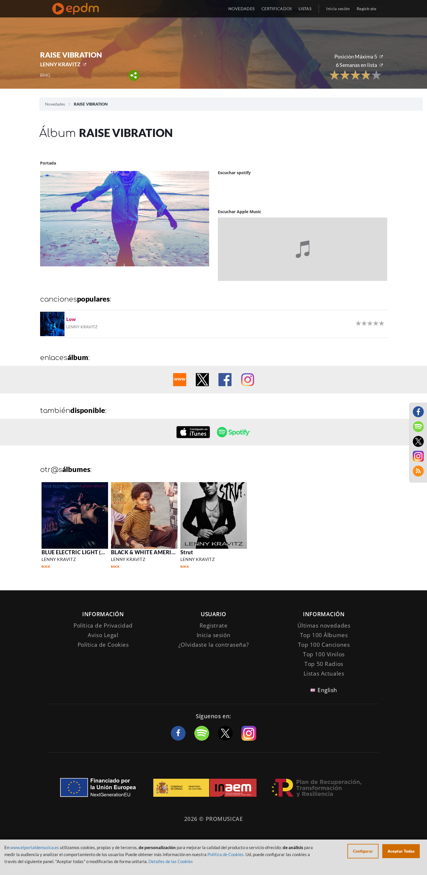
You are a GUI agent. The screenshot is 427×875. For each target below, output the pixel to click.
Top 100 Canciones (324, 644)
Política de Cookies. (226, 854)
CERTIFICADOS (276, 8)
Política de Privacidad (103, 625)
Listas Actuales (324, 673)
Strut (186, 552)
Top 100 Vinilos (324, 654)
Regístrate (366, 8)
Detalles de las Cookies (170, 861)
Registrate (214, 625)
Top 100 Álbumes (324, 635)
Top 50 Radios (323, 664)
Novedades (55, 103)
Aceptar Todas (401, 851)
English (327, 690)
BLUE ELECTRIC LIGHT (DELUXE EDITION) (94, 552)
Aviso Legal (103, 635)
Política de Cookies (103, 644)
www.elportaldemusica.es (34, 847)
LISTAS (305, 8)
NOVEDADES (241, 8)
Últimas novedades (324, 625)
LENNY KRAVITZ (60, 64)
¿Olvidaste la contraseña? (213, 644)
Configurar (363, 851)
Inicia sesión (338, 8)
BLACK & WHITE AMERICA (145, 552)
